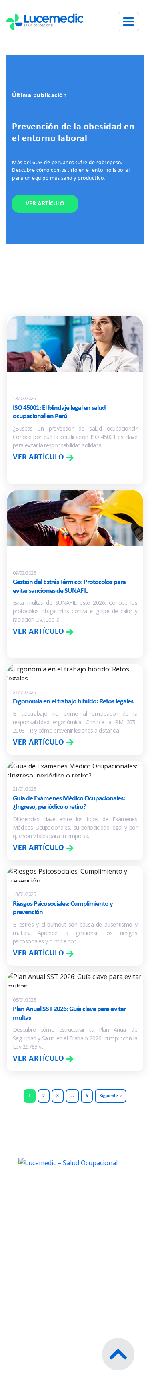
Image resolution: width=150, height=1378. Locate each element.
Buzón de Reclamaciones (66, 1291)
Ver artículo (45, 204)
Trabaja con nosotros (60, 1232)
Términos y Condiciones (64, 1249)
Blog (30, 1197)
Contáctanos (45, 1214)
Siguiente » (111, 1096)
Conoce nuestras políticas (68, 1309)
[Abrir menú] (128, 21)
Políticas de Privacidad (62, 1267)
